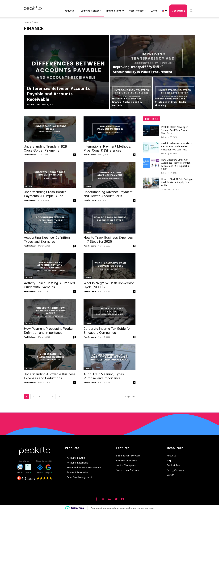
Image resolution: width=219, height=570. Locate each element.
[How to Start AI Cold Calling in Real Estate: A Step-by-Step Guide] (151, 183)
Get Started (178, 11)
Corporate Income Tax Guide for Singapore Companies (107, 331)
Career (170, 474)
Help (169, 460)
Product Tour (174, 465)
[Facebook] (96, 499)
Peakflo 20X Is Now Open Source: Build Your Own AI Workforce (174, 130)
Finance (28, 141)
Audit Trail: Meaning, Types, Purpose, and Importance (104, 376)
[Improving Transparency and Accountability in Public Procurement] (152, 56)
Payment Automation (78, 472)
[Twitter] (116, 499)
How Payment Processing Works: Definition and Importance (48, 331)
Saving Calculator (176, 470)
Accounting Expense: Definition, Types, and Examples (47, 239)
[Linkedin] (109, 499)
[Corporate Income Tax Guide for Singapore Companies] (109, 312)
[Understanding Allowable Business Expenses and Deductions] (50, 357)
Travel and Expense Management (84, 467)
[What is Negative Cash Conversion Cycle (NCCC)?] (109, 266)
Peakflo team (33, 104)
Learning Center (90, 10)
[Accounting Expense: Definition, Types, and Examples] (50, 221)
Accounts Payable (76, 457)
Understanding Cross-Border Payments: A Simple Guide (45, 194)
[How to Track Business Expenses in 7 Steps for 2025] (109, 221)
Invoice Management (127, 465)
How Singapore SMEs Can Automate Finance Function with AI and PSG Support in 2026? (175, 164)
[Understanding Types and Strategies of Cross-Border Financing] (174, 93)
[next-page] (59, 396)
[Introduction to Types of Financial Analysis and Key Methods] (131, 93)
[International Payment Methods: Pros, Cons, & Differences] (109, 129)
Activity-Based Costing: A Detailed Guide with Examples (49, 285)
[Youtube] (122, 499)
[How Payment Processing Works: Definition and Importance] (50, 312)
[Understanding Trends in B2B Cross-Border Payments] (50, 129)
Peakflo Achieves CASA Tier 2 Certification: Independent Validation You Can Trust (176, 146)
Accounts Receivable (77, 462)
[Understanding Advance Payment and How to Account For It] (109, 175)
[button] (191, 11)
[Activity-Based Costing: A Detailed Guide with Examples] (50, 266)
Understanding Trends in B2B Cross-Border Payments (45, 148)
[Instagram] (103, 499)
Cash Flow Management (79, 477)
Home (26, 22)
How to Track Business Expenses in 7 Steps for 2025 (108, 239)
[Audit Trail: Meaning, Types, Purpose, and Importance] (109, 357)
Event (154, 10)
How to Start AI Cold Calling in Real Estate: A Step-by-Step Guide (177, 182)
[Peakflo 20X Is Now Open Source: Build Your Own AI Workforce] (151, 130)
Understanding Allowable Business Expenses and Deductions (50, 376)
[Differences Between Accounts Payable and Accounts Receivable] (66, 72)
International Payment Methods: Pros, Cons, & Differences (107, 148)
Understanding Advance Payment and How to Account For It (108, 194)
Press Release (136, 10)
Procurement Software (128, 470)
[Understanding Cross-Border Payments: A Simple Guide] (50, 175)
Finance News (113, 10)
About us (171, 455)
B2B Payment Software (128, 455)
